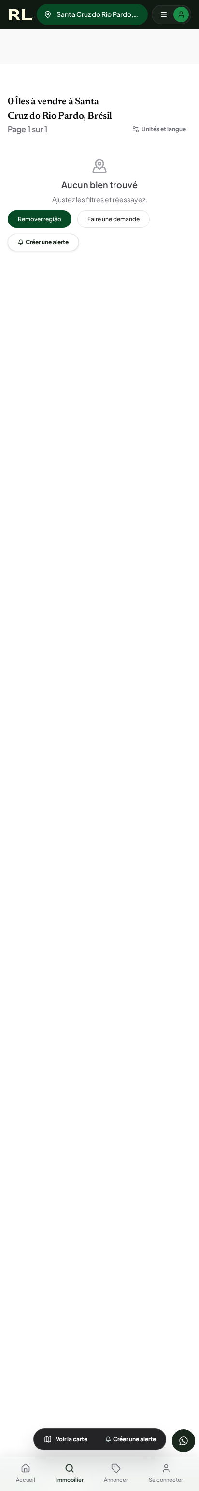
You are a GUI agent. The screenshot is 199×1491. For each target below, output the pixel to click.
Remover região (39, 219)
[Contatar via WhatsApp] (183, 1440)
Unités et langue (164, 129)
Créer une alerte (47, 242)
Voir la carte (71, 1439)
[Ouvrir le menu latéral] (171, 14)
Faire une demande (113, 219)
